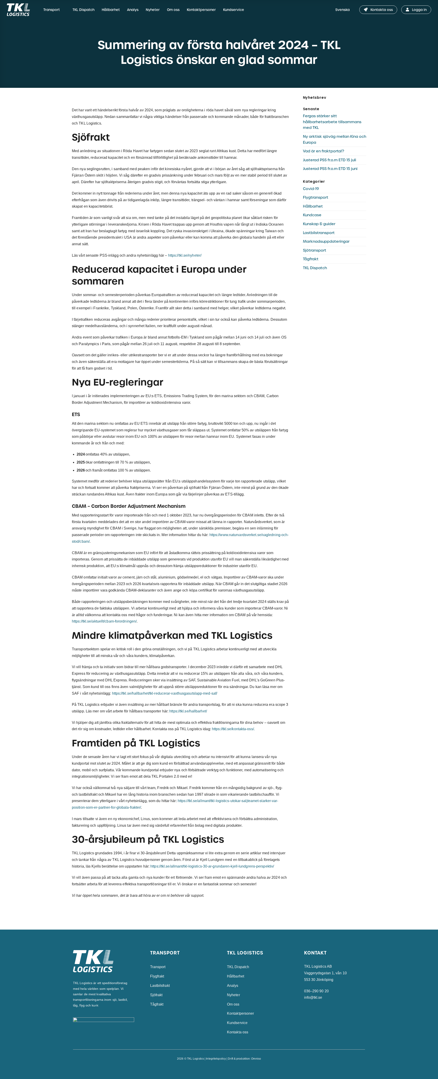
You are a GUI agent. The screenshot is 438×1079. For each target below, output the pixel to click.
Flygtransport (315, 197)
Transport (51, 10)
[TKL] (21, 9)
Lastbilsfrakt (160, 986)
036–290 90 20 (316, 991)
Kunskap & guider (319, 224)
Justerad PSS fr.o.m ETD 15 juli (329, 160)
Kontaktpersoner (201, 10)
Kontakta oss (237, 1032)
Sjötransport (314, 250)
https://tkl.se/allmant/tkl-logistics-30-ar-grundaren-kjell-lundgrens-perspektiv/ (212, 866)
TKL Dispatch (83, 10)
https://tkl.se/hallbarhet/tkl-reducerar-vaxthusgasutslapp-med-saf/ (164, 693)
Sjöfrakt (156, 995)
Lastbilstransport (319, 232)
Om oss (173, 10)
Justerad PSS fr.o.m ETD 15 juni (330, 168)
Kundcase (312, 215)
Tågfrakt (310, 259)
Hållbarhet (111, 10)
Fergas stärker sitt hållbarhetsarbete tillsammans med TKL (332, 122)
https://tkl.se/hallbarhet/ (188, 711)
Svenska (342, 10)
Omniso (256, 1058)
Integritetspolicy (216, 1058)
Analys (132, 10)
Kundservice (233, 10)
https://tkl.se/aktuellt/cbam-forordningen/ (104, 621)
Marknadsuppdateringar (326, 241)
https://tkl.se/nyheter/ (185, 255)
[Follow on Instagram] (219, 1069)
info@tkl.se (313, 997)
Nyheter (153, 10)
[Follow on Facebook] (214, 1069)
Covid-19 (311, 188)
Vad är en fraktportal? (323, 151)
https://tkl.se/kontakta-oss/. (233, 729)
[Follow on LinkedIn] (223, 1069)
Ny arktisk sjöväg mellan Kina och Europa (334, 139)
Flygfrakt (157, 976)
